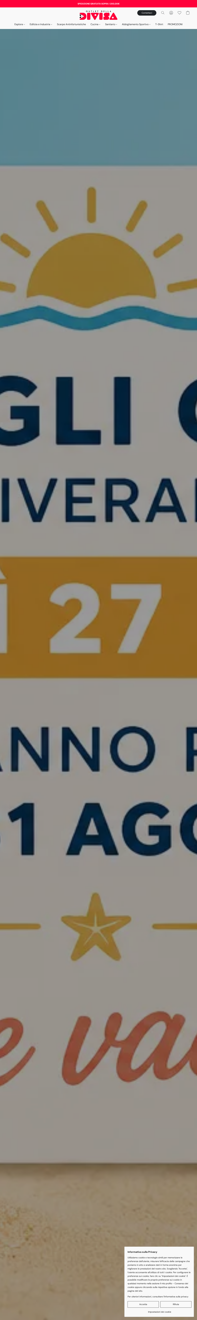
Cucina (94, 24)
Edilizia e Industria (40, 24)
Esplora (19, 24)
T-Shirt (159, 24)
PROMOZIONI (175, 24)
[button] (98, 15)
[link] (159, 1311)
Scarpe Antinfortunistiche (71, 24)
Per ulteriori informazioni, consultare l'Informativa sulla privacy (158, 1296)
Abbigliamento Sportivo (135, 24)
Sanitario (110, 24)
